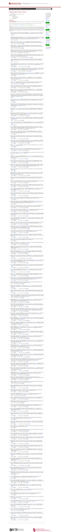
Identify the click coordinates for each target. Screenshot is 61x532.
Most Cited (16, 25)
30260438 (27, 346)
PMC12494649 (15, 65)
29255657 (26, 426)
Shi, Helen (47, 27)
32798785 (18, 219)
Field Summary (30, 25)
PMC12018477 (23, 74)
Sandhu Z (20, 117)
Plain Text (34, 25)
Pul (24, 57)
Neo (22, 66)
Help (16, 8)
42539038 (39, 33)
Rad (24, 258)
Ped (22, 465)
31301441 (40, 274)
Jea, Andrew (47, 34)
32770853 (28, 227)
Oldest (13, 25)
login (23, 24)
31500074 (29, 282)
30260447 (20, 369)
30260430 (20, 328)
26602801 (28, 509)
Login (9, 10)
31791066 (27, 243)
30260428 (21, 323)
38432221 (38, 82)
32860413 (15, 194)
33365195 (37, 198)
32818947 (15, 214)
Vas (25, 57)
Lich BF (12, 476)
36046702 (18, 105)
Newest (10, 25)
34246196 (34, 128)
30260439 (21, 351)
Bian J (15, 117)
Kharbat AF (24, 41)
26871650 (20, 497)
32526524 (36, 231)
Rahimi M (18, 299)
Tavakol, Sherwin (48, 42)
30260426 (26, 314)
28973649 (40, 405)
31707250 (12, 266)
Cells (29, 320)
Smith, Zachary (48, 36)
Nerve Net (47, 19)
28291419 (12, 464)
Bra (22, 115)
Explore (47, 22)
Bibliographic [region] (11, 20)
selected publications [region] (13, 21)
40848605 (12, 60)
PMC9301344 (24, 105)
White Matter (47, 18)
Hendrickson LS (16, 108)
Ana (21, 258)
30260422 (22, 305)
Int (21, 244)
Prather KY (18, 99)
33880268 (14, 169)
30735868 (28, 296)
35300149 (12, 123)
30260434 (27, 337)
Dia (21, 87)
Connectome (47, 17)
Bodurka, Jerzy (48, 33)
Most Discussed (21, 25)
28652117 (17, 450)
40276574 (17, 74)
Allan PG (23, 234)
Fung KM (23, 152)
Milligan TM (32, 255)
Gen (22, 57)
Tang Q (36, 89)
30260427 (23, 319)
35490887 (15, 119)
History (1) (20, 8)
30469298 (30, 382)
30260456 (30, 378)
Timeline (26, 25)
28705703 (42, 437)
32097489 (37, 210)
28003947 (18, 473)
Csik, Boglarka (47, 40)
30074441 (14, 386)
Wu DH (31, 421)
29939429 (37, 394)
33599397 (22, 174)
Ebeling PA (27, 484)
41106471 (34, 51)
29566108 (26, 401)
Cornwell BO (31, 277)
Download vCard (14, 18)
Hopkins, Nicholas (48, 41)
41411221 (42, 42)
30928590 (14, 287)
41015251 (26, 56)
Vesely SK (18, 277)
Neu (17, 43)
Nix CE (27, 217)
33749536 (41, 161)
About (13, 8)
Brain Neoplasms (48, 20)
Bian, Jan (47, 26)
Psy (21, 138)
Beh (21, 115)
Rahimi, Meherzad (48, 28)
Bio (21, 80)
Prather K (24, 37)
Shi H (26, 37)
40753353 (41, 64)
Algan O (15, 277)
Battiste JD (27, 209)
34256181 (14, 137)
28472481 (12, 414)
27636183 (28, 481)
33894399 (39, 149)
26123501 (14, 518)
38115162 (42, 86)
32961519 (39, 206)
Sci (21, 224)
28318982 (12, 455)
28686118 (12, 442)
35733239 (27, 114)
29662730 (30, 418)
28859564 (29, 430)
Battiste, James (48, 25)
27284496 (36, 493)
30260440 (21, 355)
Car (21, 57)
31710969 (24, 261)
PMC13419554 (13, 34)
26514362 (14, 505)
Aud (21, 207)
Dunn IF (29, 32)
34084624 (20, 145)
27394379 (12, 486)
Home (10, 8)
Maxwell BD (27, 264)
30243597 (35, 390)
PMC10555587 (21, 96)
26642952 (35, 501)
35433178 (32, 202)
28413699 (17, 459)
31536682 (12, 270)
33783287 (16, 157)
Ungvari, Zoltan (48, 43)
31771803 (28, 252)
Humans (23, 43)
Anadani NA (19, 152)
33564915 (36, 181)
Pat (18, 395)
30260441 (37, 360)
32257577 (32, 239)
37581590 (15, 96)
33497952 (42, 185)
